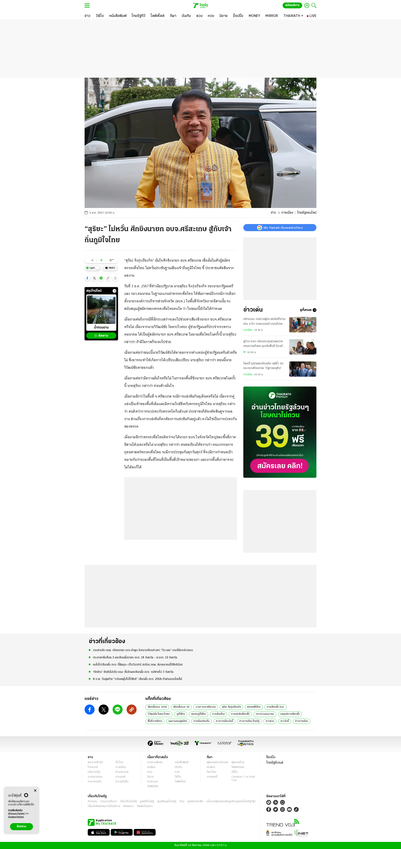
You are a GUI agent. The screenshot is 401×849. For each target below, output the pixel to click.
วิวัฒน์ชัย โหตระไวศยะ (159, 714)
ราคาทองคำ (95, 781)
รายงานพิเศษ (155, 762)
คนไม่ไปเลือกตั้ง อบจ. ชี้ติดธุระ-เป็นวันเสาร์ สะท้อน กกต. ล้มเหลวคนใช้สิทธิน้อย (138, 664)
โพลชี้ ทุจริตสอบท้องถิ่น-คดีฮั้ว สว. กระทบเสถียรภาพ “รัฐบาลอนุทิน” (263, 366)
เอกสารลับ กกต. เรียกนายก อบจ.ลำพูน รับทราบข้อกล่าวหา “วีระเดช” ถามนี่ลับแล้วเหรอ (143, 650)
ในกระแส (93, 767)
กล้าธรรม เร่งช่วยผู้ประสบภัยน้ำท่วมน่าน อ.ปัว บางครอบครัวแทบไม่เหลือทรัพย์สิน (264, 322)
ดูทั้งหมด (306, 310)
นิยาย (150, 776)
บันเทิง (178, 767)
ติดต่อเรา (128, 806)
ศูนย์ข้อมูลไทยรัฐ (166, 801)
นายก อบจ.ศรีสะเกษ (206, 707)
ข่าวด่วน (270, 721)
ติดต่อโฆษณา (145, 806)
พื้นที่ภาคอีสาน (155, 721)
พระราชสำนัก (95, 762)
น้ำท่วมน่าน (101, 327)
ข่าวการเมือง (301, 721)
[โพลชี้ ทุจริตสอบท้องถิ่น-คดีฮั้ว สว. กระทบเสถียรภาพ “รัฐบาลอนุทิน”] (302, 369)
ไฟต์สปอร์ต (237, 767)
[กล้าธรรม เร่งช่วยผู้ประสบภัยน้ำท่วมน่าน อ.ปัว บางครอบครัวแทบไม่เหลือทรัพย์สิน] (302, 324)
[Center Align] (35, 790)
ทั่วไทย (119, 762)
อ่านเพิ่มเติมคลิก (16, 812)
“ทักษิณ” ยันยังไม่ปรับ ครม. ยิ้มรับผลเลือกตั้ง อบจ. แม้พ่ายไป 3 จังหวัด (133, 672)
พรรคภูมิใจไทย (198, 714)
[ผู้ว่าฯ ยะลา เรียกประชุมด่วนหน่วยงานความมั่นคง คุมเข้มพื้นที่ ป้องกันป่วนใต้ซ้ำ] (302, 347)
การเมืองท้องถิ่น (201, 721)
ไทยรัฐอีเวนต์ (274, 762)
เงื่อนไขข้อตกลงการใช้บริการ (104, 806)
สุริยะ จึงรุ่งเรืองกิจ (231, 707)
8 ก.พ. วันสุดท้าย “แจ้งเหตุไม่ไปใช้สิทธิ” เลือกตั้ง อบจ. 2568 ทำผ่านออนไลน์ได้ (137, 679)
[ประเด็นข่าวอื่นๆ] (114, 291)
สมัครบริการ (292, 5)
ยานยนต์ (120, 776)
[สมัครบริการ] (279, 432)
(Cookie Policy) (16, 817)
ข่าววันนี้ (284, 721)
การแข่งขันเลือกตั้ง (240, 714)
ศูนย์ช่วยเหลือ (195, 801)
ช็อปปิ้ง (270, 757)
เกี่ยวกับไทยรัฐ (128, 801)
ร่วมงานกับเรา (108, 801)
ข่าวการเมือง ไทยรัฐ (249, 721)
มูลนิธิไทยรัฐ (147, 801)
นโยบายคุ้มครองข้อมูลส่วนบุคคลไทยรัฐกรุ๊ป (231, 801)
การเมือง (287, 212)
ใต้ (244, 352)
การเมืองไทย (218, 714)
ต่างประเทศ (121, 772)
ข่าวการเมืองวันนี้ (224, 721)
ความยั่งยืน (121, 781)
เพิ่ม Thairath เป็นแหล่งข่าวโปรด (283, 227)
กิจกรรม (92, 801)
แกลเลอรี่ (212, 776)
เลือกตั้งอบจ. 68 (181, 707)
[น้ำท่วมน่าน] (101, 309)
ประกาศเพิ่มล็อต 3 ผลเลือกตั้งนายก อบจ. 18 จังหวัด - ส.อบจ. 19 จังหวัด (135, 657)
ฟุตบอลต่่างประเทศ (217, 762)
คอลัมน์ (151, 767)
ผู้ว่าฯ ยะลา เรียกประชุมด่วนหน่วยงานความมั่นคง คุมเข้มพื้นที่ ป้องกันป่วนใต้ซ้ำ (263, 344)
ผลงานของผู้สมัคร (178, 721)
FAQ (181, 801)
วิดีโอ (178, 776)
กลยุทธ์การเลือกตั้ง (290, 714)
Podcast (152, 781)
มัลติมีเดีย (152, 786)
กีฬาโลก (211, 772)
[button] (87, 278)
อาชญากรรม (95, 776)
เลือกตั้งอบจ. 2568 (157, 707)
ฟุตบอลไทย (237, 762)
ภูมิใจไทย (180, 714)
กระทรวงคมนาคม (265, 714)
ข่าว (273, 212)
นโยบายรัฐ (94, 772)
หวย (177, 772)
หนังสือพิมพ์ (181, 762)
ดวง (149, 772)
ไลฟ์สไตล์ (180, 781)
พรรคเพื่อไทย (253, 707)
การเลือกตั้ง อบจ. (275, 707)
